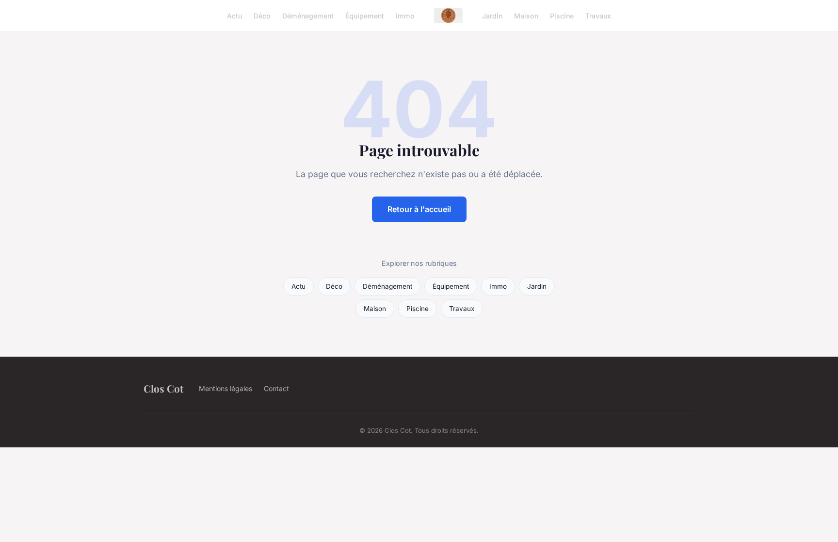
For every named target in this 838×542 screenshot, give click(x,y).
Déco (262, 15)
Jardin (492, 15)
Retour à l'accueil (419, 209)
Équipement (364, 15)
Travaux (598, 15)
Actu (234, 15)
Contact (276, 388)
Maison (526, 15)
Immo (405, 15)
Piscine (562, 15)
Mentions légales (225, 388)
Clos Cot (163, 388)
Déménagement (308, 15)
